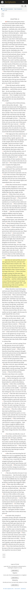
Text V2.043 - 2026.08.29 (20, 588)
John (4, 10)
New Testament (18, 9)
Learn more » (15, 570)
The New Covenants (8, 9)
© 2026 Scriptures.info (8, 588)
